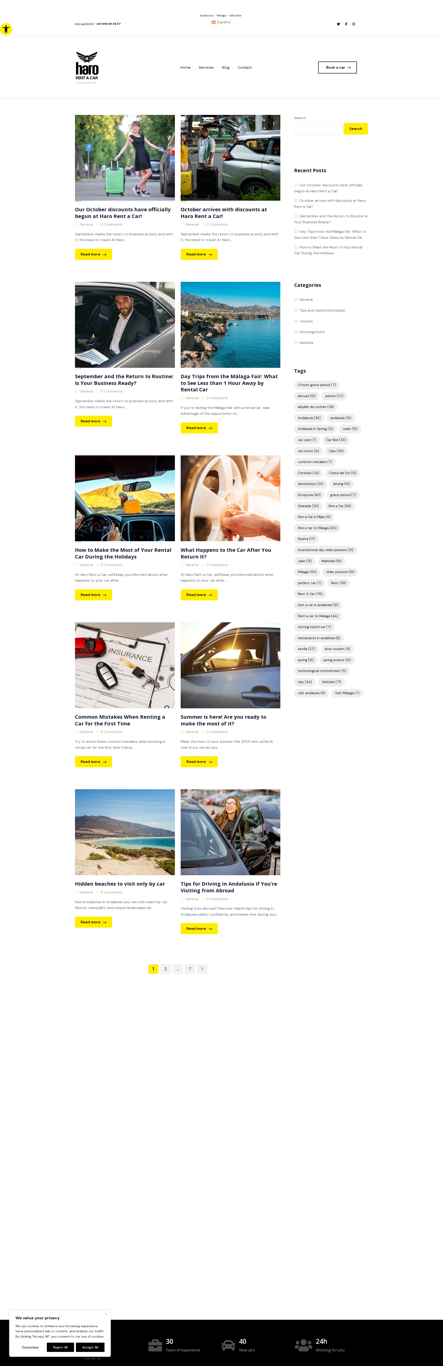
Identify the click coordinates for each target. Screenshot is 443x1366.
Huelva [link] (306, 539)
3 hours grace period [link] (317, 385)
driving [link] (341, 484)
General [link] (86, 224)
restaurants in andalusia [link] (319, 638)
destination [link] (310, 484)
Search (300, 117)
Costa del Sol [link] (342, 473)
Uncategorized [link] (311, 331)
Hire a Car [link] (340, 506)
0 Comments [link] (112, 224)
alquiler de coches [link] (316, 407)
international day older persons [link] (325, 550)
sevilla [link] (306, 649)
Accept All (90, 1347)
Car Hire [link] (336, 440)
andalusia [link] (340, 418)
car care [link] (307, 440)
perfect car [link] (309, 583)
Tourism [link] (306, 321)
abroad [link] (307, 396)
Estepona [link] (309, 495)
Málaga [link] (307, 572)
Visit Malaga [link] (347, 693)
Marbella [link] (331, 561)
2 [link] (165, 969)
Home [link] (185, 67)
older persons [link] (340, 572)
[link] (6, 29)
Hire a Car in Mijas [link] (314, 517)
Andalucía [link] (309, 418)
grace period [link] (343, 495)
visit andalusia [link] (311, 693)
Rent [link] (338, 583)
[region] (60, 1333)
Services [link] (206, 67)
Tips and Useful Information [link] (322, 310)
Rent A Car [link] (310, 594)
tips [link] (305, 682)
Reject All (60, 1347)
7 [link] (190, 969)
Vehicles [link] (306, 342)
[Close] (106, 1314)
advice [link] (334, 396)
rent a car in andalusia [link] (318, 605)
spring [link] (306, 660)
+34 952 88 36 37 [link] (108, 24)
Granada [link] (308, 506)
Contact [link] (245, 67)
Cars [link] (336, 451)
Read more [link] (91, 254)
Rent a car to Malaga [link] (318, 616)
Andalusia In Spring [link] (315, 429)
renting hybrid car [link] (314, 627)
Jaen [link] (305, 561)
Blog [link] (226, 67)
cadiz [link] (350, 429)
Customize (30, 1347)
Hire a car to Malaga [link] (317, 528)
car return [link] (308, 451)
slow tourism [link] (337, 649)
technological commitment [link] (322, 671)
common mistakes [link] (315, 462)
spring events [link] (337, 660)
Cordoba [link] (308, 473)
